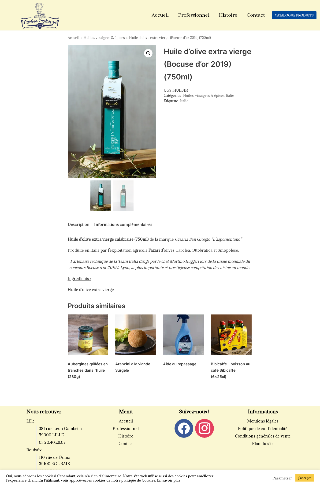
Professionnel (193, 15)
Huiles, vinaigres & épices (104, 37)
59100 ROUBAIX (54, 463)
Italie (230, 95)
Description (78, 224)
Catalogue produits (294, 15)
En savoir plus (168, 480)
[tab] (78, 225)
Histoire (228, 15)
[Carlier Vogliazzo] (40, 16)
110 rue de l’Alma (54, 457)
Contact (256, 15)
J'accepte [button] (304, 478)
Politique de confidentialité (262, 428)
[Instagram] (204, 427)
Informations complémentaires (123, 224)
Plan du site (263, 443)
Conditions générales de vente (263, 436)
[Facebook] (184, 427)
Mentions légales (263, 421)
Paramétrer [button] (282, 478)
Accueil (160, 15)
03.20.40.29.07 (52, 442)
